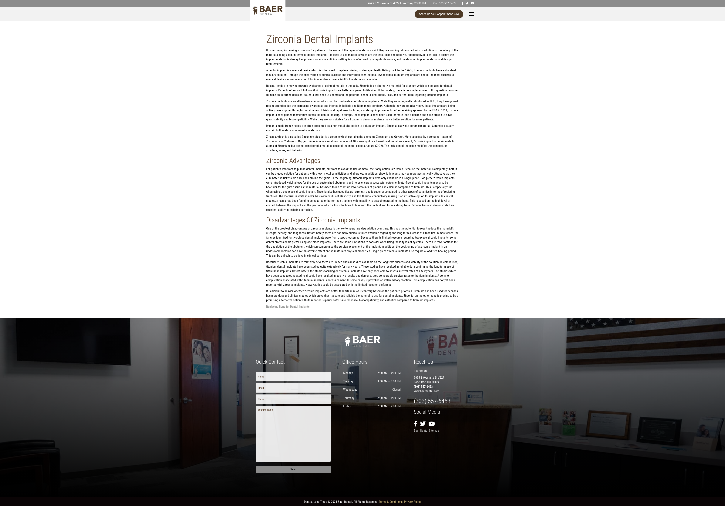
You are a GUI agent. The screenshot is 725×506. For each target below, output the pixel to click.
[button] (293, 469)
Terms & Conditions (391, 502)
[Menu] (471, 14)
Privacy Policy (412, 502)
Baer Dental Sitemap (426, 430)
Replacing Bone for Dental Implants (287, 306)
